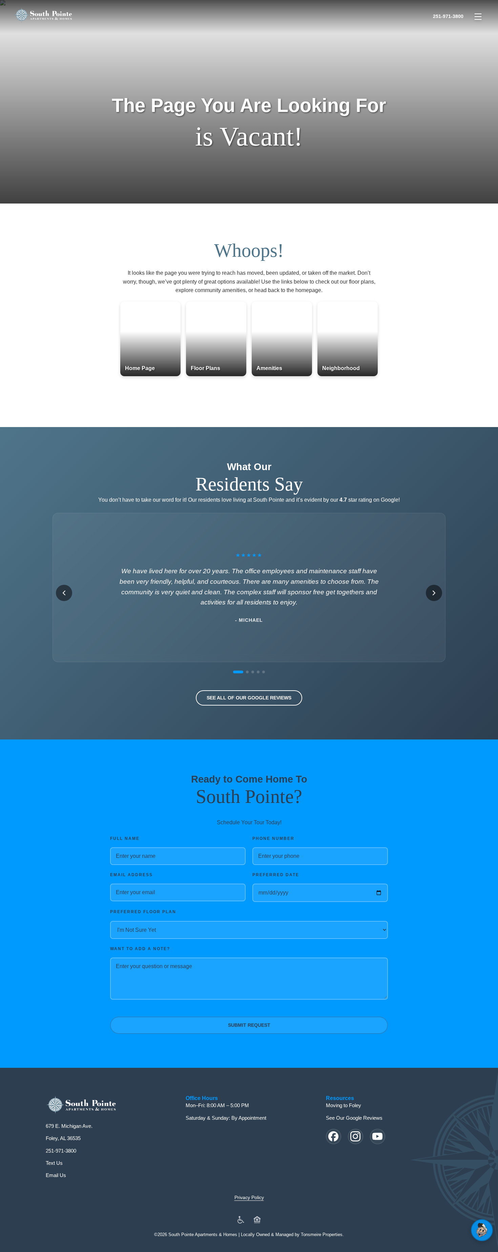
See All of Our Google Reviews (249, 697)
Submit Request (249, 1025)
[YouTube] (377, 1136)
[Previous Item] (64, 593)
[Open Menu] (478, 16)
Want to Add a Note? (140, 948)
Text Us (54, 1163)
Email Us (56, 1175)
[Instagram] (355, 1136)
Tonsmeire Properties (322, 1234)
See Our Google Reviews (354, 1118)
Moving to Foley (343, 1105)
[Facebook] (333, 1136)
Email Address (131, 874)
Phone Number (273, 838)
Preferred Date (275, 874)
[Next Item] (434, 593)
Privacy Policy (249, 1197)
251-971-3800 (448, 16)
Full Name (125, 838)
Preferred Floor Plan (143, 911)
